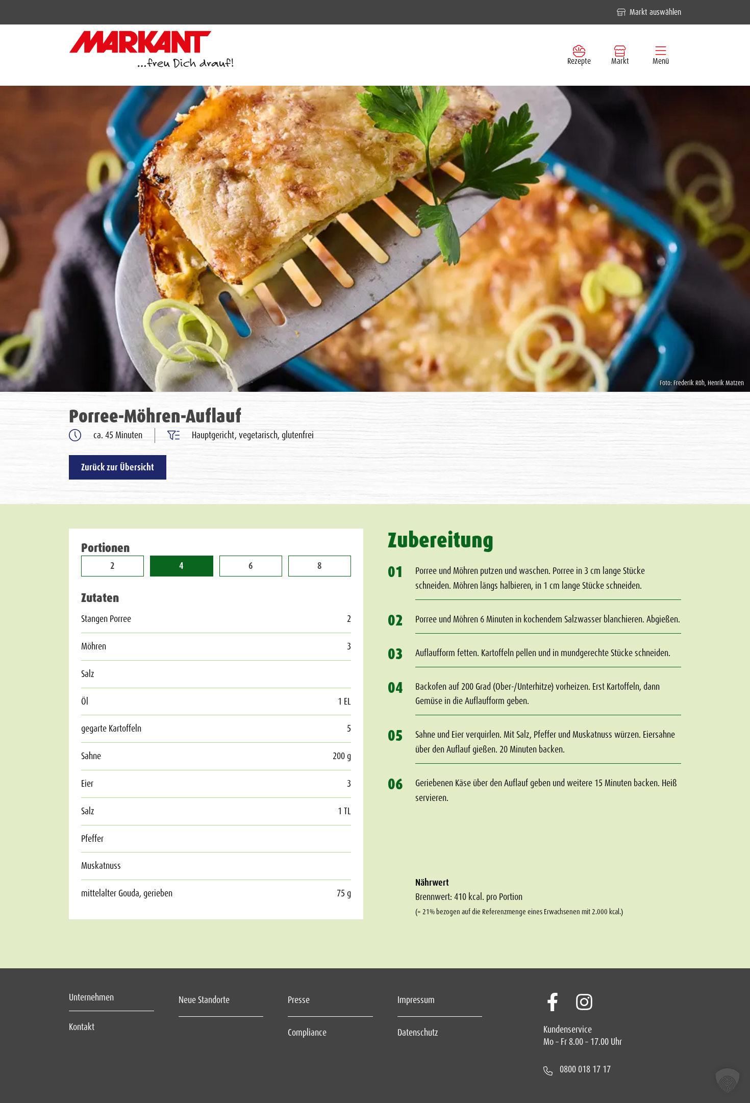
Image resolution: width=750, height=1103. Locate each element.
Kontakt (81, 1027)
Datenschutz (417, 1032)
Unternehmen (91, 997)
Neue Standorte (204, 1000)
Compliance (307, 1032)
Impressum (416, 1000)
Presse (299, 1000)
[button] (727, 1080)
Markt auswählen (655, 12)
